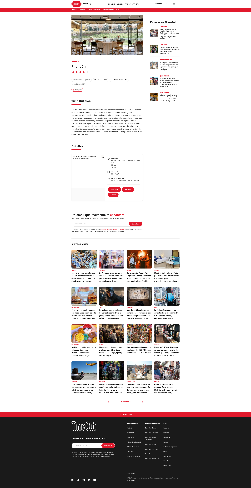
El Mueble (166, 437)
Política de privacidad (134, 442)
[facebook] (83, 480)
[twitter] (89, 480)
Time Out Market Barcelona (150, 439)
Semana (166, 433)
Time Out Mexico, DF (152, 459)
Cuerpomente (167, 456)
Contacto (129, 428)
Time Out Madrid (150, 428)
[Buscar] (167, 4)
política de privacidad (119, 229)
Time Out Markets (132, 4)
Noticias (74, 10)
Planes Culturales (108, 10)
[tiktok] (78, 480)
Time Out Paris (150, 454)
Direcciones (114, 189)
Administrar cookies (133, 456)
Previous (75, 34)
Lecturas (166, 428)
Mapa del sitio (131, 473)
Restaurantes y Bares (94, 10)
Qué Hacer (82, 10)
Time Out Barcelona (151, 433)
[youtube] (94, 480)
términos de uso (106, 229)
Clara (165, 452)
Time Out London (150, 444)
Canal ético (130, 452)
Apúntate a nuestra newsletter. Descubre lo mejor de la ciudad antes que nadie (97, 218)
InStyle (165, 442)
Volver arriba (127, 415)
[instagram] (72, 480)
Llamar (113, 195)
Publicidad (130, 433)
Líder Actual (167, 461)
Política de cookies (133, 447)
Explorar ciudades (115, 4)
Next (140, 34)
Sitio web (128, 189)
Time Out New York (151, 449)
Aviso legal (130, 437)
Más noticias (125, 402)
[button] (102, 156)
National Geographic (170, 447)
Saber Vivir (167, 466)
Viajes (117, 10)
